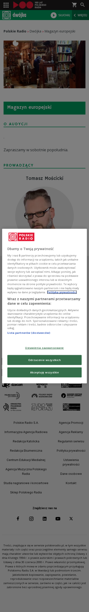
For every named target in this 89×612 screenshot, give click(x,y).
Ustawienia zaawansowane (44, 348)
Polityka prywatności (62, 292)
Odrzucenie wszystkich (44, 360)
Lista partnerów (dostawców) (28, 333)
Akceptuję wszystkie (44, 372)
